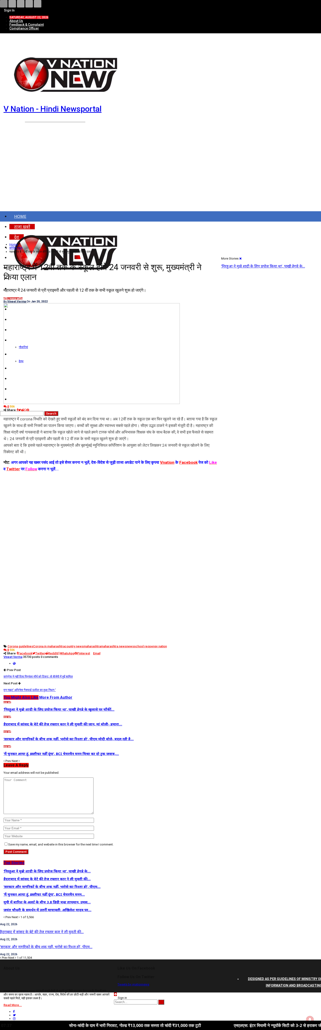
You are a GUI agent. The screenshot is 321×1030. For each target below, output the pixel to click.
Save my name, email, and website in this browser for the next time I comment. (61, 844)
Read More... (13, 1005)
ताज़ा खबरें (16, 298)
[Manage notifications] (310, 1019)
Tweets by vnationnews (133, 984)
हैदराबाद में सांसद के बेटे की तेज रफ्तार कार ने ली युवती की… (42, 931)
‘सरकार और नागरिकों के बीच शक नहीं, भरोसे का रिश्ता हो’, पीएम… (46, 946)
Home (20, 216)
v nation (161, 646)
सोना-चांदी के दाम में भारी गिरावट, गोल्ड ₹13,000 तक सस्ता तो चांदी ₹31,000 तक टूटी (106, 1025)
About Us (16, 21)
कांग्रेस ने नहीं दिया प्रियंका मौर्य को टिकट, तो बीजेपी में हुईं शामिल (38, 676)
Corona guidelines (20, 646)
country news (74, 646)
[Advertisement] (160, 175)
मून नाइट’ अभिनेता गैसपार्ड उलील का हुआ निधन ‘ (30, 690)
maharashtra (92, 646)
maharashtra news (113, 646)
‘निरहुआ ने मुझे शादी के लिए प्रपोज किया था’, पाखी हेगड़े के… (263, 266)
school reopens (145, 646)
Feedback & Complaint (26, 24)
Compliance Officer (24, 28)
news (130, 646)
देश (21, 298)
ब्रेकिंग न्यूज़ (8, 298)
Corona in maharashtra (49, 646)
